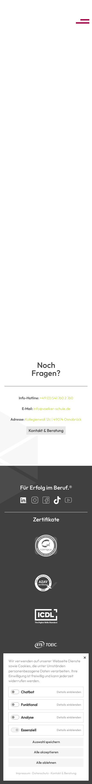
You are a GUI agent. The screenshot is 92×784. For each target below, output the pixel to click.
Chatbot (27, 692)
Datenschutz (40, 773)
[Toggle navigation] (81, 20)
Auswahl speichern (46, 742)
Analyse (27, 717)
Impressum (23, 773)
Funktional (29, 704)
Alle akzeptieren (46, 752)
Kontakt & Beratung (46, 430)
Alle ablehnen (46, 762)
